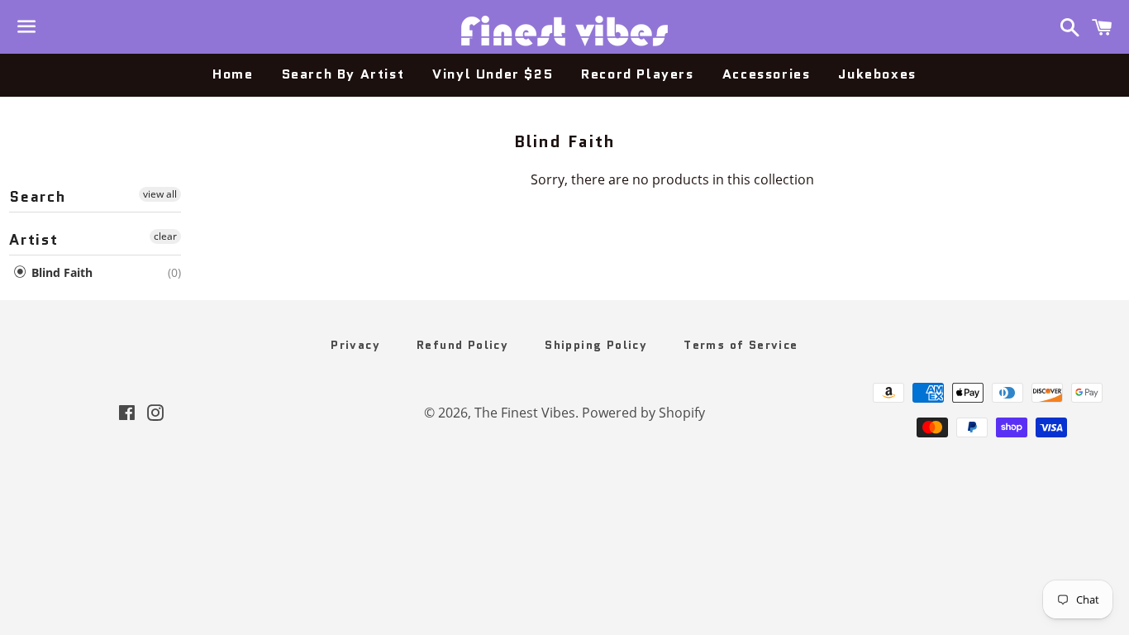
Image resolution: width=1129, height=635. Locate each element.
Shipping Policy (596, 345)
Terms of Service (741, 345)
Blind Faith (60, 272)
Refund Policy (462, 345)
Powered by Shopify (643, 412)
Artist (34, 240)
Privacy (355, 345)
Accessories (766, 74)
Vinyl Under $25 (492, 74)
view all (160, 194)
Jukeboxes (877, 74)
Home (232, 74)
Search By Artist (343, 74)
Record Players (637, 74)
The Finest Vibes (524, 412)
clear (165, 236)
